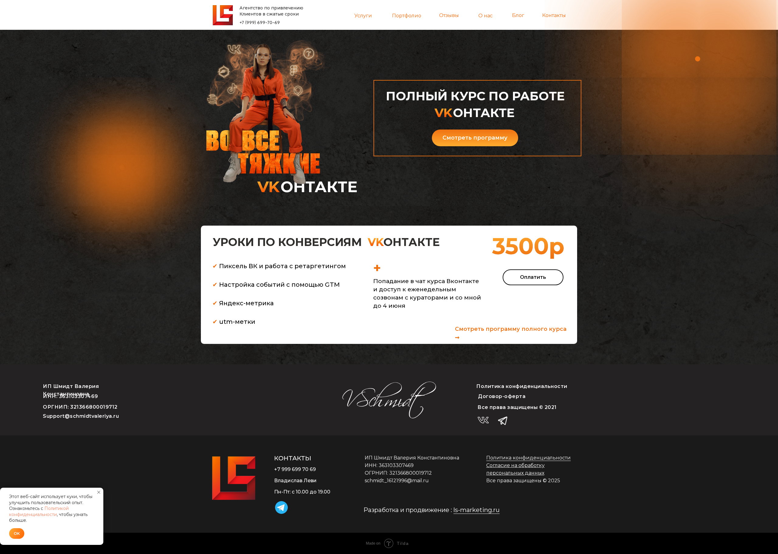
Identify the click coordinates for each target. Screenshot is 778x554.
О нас (485, 16)
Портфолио (406, 16)
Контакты (554, 15)
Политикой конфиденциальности (39, 511)
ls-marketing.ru (476, 510)
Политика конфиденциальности (521, 386)
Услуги (363, 16)
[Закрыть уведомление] (99, 492)
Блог (518, 15)
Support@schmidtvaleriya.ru (81, 416)
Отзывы (449, 15)
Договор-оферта (501, 396)
